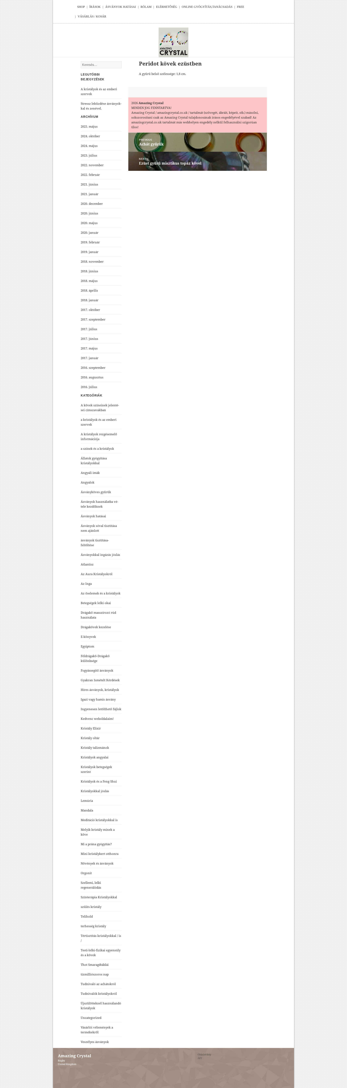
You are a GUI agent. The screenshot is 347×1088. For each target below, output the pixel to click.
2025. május (89, 126)
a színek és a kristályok (97, 449)
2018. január (89, 300)
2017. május (89, 348)
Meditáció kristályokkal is (99, 820)
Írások (95, 6)
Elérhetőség (166, 6)
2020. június (89, 213)
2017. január (89, 358)
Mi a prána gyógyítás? (96, 844)
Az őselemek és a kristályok (100, 593)
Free (240, 6)
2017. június (89, 339)
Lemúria (87, 801)
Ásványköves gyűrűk (96, 492)
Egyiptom (87, 646)
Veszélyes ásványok (95, 1042)
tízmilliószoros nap (95, 974)
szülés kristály (91, 907)
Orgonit (86, 873)
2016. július (89, 387)
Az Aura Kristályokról (96, 574)
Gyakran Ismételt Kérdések (100, 680)
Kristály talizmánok (95, 748)
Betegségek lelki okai (96, 603)
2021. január (89, 194)
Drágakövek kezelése (96, 627)
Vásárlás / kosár (92, 16)
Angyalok (87, 482)
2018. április (89, 290)
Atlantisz (87, 564)
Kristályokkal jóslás (95, 791)
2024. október (90, 136)
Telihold (87, 916)
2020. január (89, 233)
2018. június (89, 271)
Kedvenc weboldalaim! (97, 719)
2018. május (89, 281)
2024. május (89, 146)
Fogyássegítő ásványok (97, 670)
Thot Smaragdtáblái (95, 965)
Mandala (87, 810)
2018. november (92, 261)
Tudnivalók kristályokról (99, 994)
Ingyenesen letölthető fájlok (101, 709)
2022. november (92, 165)
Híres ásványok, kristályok (100, 690)
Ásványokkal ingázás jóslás (100, 555)
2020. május (89, 223)
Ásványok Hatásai (120, 6)
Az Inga (86, 584)
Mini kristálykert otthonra (99, 854)
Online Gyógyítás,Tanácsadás (207, 6)
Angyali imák (90, 473)
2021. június (89, 184)
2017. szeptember (93, 319)
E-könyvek (88, 637)
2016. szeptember (93, 368)
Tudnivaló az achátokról (98, 984)
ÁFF (200, 1058)
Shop (81, 6)
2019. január (89, 252)
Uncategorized (91, 1018)
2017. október (90, 310)
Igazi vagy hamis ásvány (98, 699)
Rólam (146, 6)
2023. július (89, 155)
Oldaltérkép (204, 1054)
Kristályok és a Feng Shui (99, 781)
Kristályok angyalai (94, 757)
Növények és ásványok (97, 863)
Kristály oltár (90, 738)
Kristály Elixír (91, 728)
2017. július (89, 329)
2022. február (90, 175)
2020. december (92, 204)
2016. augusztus (92, 377)
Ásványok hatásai (93, 516)
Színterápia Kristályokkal (99, 897)
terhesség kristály (93, 926)
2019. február (90, 242)
